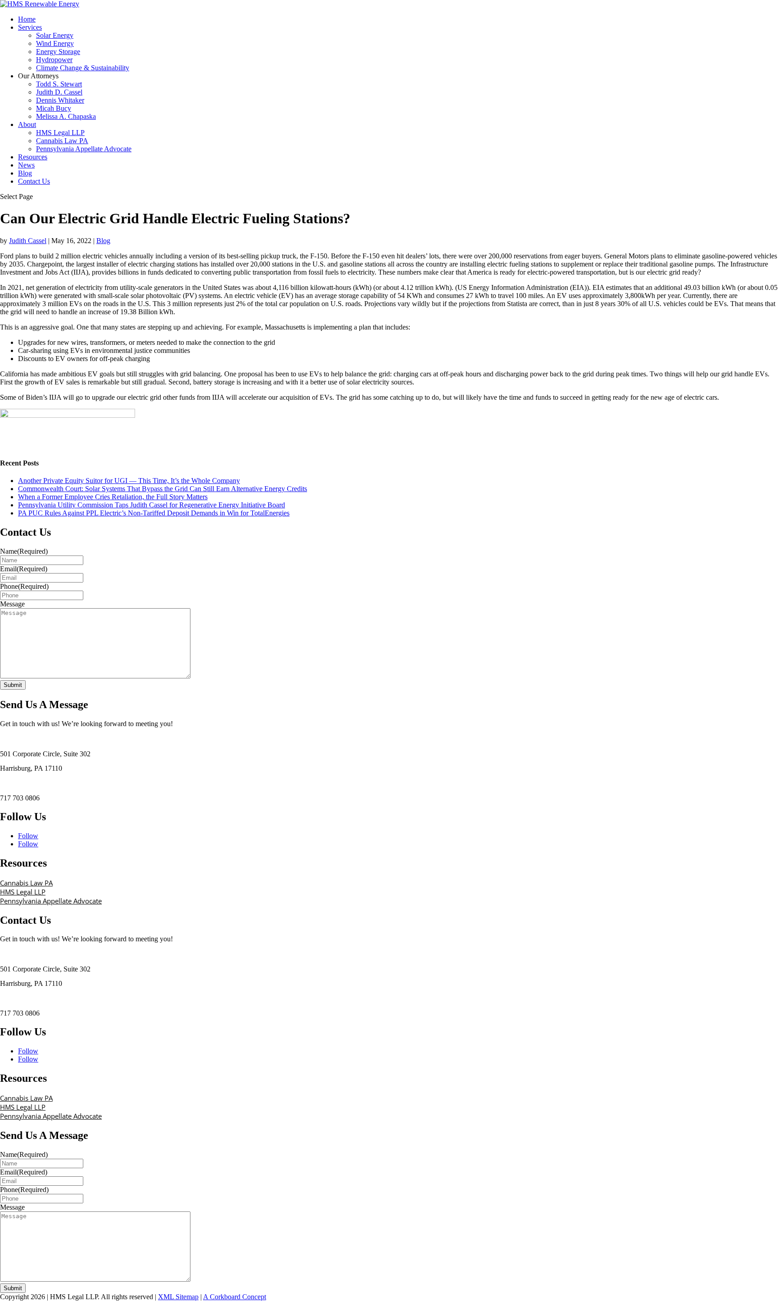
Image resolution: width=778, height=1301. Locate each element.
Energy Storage (58, 51)
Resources (32, 157)
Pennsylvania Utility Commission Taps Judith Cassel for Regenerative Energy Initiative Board (151, 505)
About (27, 124)
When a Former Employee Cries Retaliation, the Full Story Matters (113, 497)
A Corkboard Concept (234, 1297)
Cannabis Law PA (62, 141)
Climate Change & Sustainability (82, 68)
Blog (25, 173)
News (26, 165)
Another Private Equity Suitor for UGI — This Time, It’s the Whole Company (129, 480)
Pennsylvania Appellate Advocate (83, 149)
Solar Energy (54, 35)
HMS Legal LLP (60, 132)
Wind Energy (55, 43)
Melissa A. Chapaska (66, 116)
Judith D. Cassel (59, 92)
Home (27, 19)
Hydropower (54, 59)
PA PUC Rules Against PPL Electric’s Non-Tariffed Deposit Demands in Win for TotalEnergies (153, 513)
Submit (13, 685)
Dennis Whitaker (60, 100)
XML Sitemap (178, 1297)
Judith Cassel (27, 240)
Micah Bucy (53, 108)
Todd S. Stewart (59, 84)
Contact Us (34, 181)
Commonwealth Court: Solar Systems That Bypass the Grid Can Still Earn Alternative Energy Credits (162, 488)
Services (30, 27)
